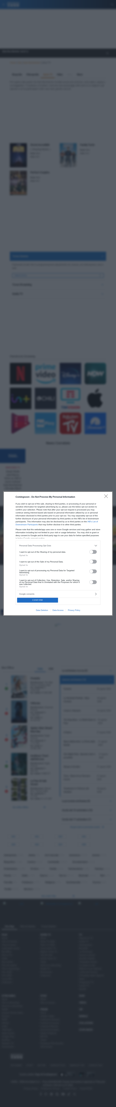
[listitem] (58, 545)
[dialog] (58, 554)
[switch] (93, 552)
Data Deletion (42, 610)
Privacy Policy (74, 610)
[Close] (107, 497)
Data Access (58, 610)
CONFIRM (37, 600)
